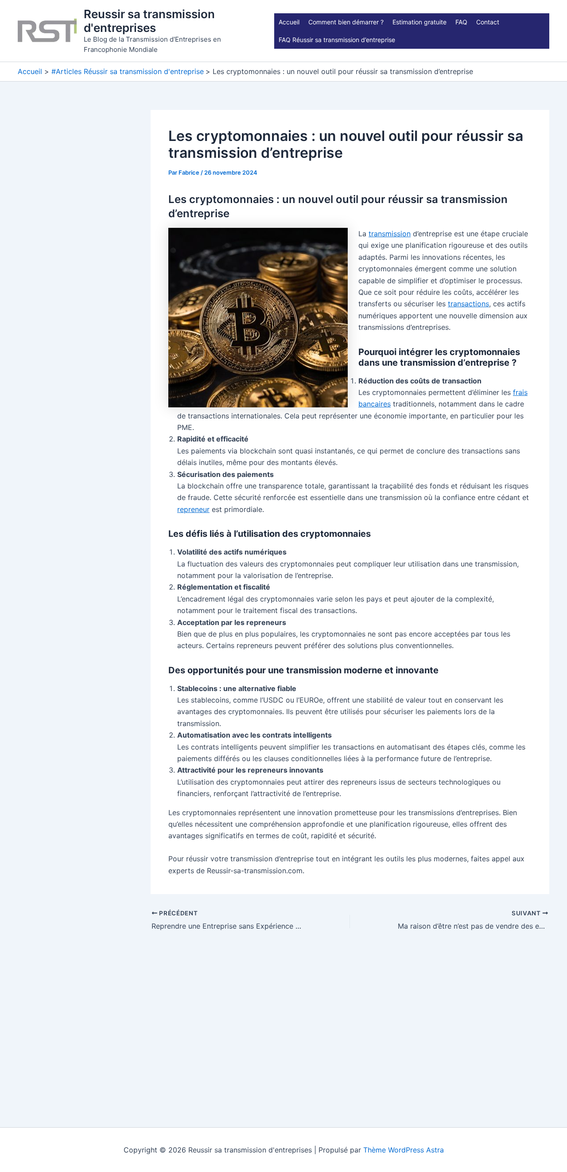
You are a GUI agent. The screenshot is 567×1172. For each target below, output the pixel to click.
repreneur (193, 509)
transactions (468, 303)
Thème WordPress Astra (403, 1149)
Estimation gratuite (419, 22)
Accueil (289, 22)
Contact (487, 22)
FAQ (461, 22)
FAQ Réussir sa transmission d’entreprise (337, 39)
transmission (390, 233)
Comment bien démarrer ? (346, 22)
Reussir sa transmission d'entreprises (149, 21)
